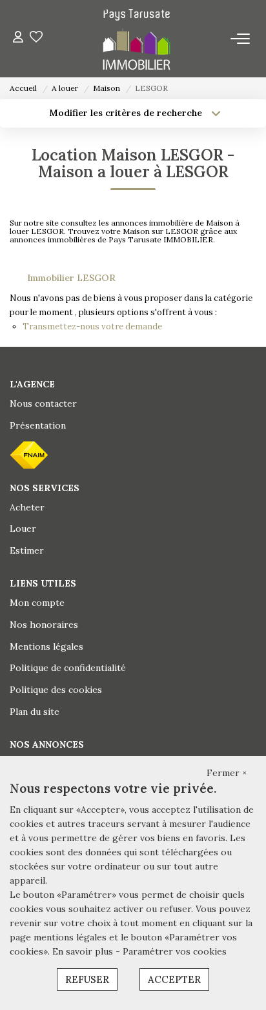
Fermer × (227, 773)
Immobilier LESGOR (71, 278)
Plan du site (34, 711)
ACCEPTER (174, 979)
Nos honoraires (44, 624)
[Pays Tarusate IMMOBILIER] (136, 38)
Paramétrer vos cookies (175, 951)
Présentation (38, 425)
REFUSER (87, 979)
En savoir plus (84, 951)
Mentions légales (46, 646)
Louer (23, 528)
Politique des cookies (56, 689)
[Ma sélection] (36, 38)
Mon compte (37, 602)
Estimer (27, 550)
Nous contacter (43, 403)
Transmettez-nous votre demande (92, 326)
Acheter (27, 507)
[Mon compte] (18, 38)
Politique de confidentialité (68, 668)
